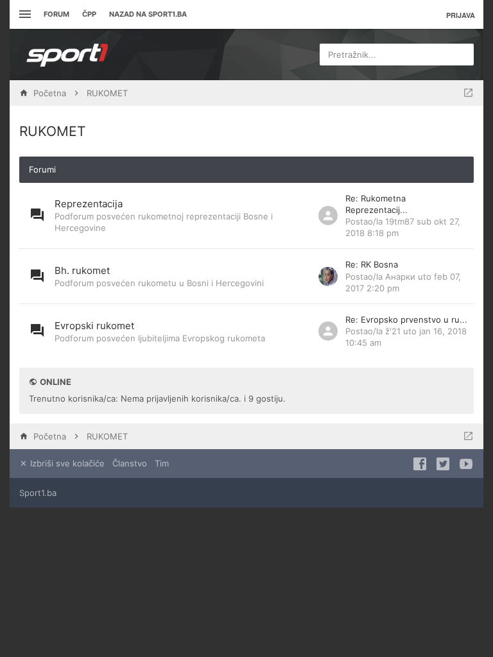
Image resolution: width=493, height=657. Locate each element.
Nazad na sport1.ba (148, 14)
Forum (56, 14)
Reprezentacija (89, 204)
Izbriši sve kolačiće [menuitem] (66, 463)
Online (55, 382)
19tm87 (399, 221)
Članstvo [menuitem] (129, 463)
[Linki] (23, 14)
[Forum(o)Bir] (468, 93)
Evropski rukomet (94, 326)
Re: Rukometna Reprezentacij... (376, 204)
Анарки (400, 276)
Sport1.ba (37, 493)
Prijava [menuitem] (460, 15)
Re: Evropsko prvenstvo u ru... (406, 319)
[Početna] (67, 54)
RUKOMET (52, 131)
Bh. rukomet (82, 270)
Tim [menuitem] (162, 463)
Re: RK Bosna (371, 264)
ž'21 (393, 331)
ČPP (89, 14)
